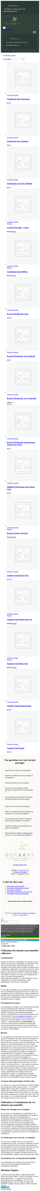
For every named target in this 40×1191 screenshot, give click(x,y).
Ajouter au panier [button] (12, 95)
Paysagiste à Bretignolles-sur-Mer (18, 888)
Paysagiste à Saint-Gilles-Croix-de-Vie (19, 892)
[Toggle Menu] (34, 32)
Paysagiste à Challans (14, 890)
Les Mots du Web (23, 915)
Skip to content (8, 30)
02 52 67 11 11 (24, 870)
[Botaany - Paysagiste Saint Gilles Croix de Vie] (13, 26)
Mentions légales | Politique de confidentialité (24, 913)
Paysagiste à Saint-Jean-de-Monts (18, 893)
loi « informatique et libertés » (23, 1016)
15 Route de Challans (20, 872)
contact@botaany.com (10, 11)
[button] (7, 51)
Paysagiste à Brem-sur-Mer (16, 886)
